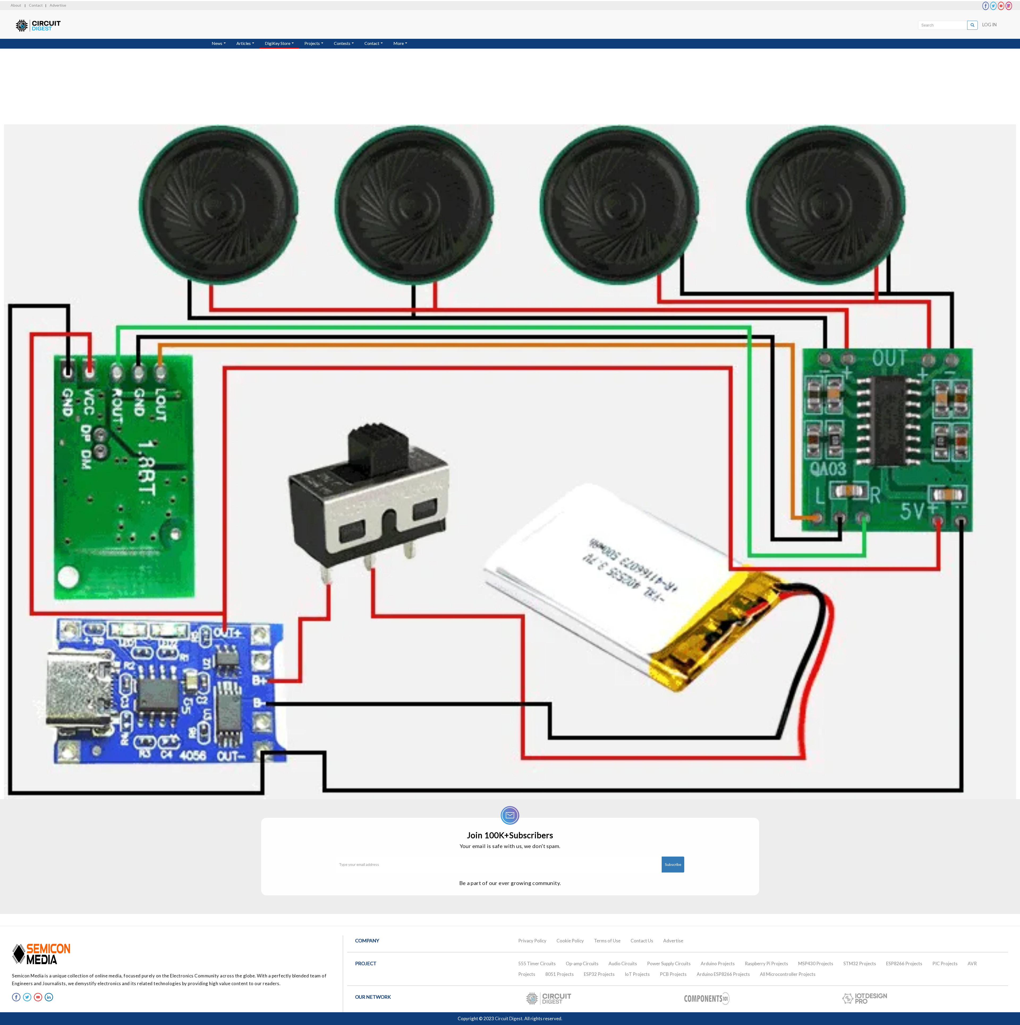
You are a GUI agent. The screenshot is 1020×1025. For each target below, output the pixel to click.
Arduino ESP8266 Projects (723, 974)
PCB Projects (673, 974)
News (217, 43)
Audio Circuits (623, 963)
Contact (36, 5)
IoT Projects (637, 974)
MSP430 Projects (815, 963)
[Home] (43, 26)
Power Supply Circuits (669, 963)
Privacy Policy (532, 940)
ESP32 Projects (599, 974)
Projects (312, 43)
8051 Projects (559, 974)
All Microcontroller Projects (787, 974)
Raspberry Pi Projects (766, 963)
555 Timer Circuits (537, 963)
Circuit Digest (508, 1018)
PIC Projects (945, 963)
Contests (342, 43)
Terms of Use (607, 940)
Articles (244, 43)
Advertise (58, 5)
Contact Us (642, 940)
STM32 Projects (859, 963)
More (399, 43)
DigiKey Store (278, 43)
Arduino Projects (718, 963)
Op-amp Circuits (582, 963)
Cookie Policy (570, 940)
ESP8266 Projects (904, 963)
